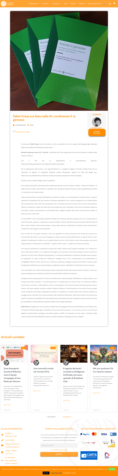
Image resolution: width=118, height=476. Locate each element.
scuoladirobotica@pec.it (12, 447)
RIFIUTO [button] (46, 473)
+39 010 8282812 (10, 440)
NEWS (66, 4)
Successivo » (67, 417)
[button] (110, 3)
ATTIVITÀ (45, 4)
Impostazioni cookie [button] (69, 473)
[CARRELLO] (114, 3)
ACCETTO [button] (111, 469)
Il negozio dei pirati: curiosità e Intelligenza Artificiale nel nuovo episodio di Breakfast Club (73, 375)
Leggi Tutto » (7, 405)
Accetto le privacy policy (60, 450)
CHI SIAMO (56, 4)
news (31, 125)
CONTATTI (82, 4)
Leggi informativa (56, 473)
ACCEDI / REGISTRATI (94, 4)
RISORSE (73, 4)
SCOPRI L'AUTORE (96, 132)
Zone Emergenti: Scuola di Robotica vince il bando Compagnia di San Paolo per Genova (12, 375)
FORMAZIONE (33, 4)
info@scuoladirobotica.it (12, 444)
